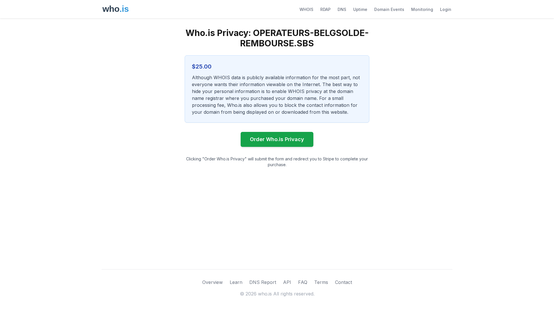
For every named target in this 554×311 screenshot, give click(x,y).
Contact (343, 282)
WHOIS (306, 9)
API (287, 282)
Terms (321, 282)
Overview (212, 282)
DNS (342, 9)
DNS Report (262, 282)
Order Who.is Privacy (277, 139)
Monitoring (422, 9)
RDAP (325, 9)
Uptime (360, 9)
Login (445, 9)
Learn (236, 282)
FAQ (302, 282)
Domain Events (389, 9)
